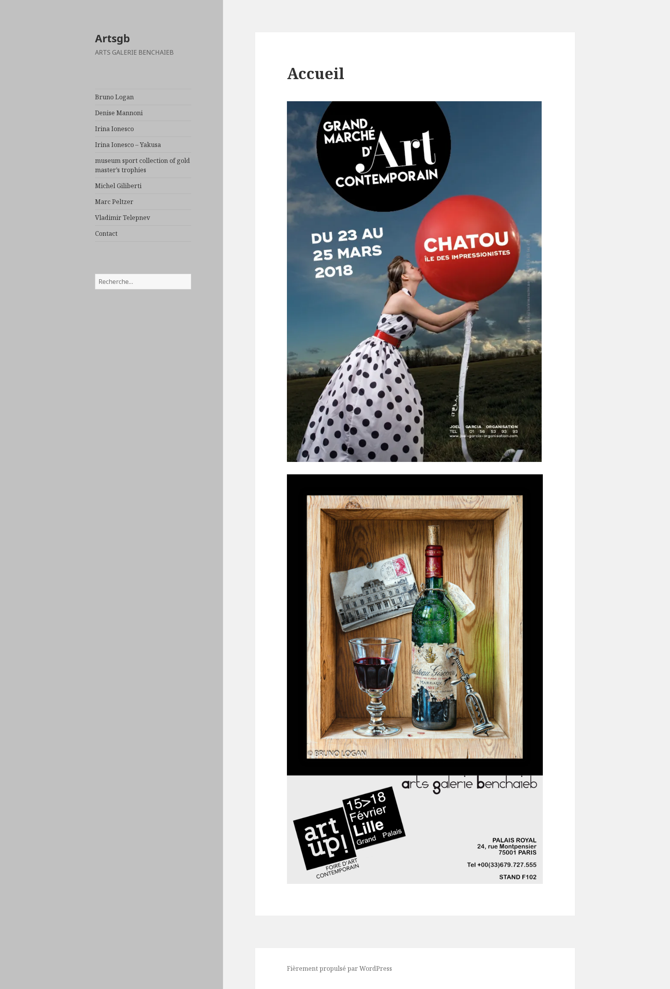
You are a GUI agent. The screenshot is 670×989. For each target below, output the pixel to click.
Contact (106, 233)
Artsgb (112, 38)
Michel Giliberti (118, 186)
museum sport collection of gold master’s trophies (142, 165)
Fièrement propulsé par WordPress (339, 968)
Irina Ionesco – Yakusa (128, 144)
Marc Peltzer (114, 201)
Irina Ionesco (114, 128)
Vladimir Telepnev (122, 217)
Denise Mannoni (119, 113)
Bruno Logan (114, 97)
